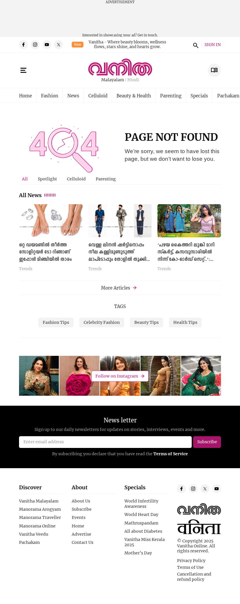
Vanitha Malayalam (39, 501)
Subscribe (82, 509)
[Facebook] (23, 44)
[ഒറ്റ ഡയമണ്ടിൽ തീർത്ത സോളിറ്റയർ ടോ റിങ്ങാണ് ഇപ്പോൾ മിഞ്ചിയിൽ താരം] (51, 220)
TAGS (120, 306)
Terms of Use (190, 567)
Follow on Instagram (116, 376)
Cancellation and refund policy (194, 576)
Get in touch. (148, 35)
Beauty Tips (146, 322)
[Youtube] (46, 44)
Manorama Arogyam (40, 509)
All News (30, 195)
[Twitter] (58, 44)
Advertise (81, 534)
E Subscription (214, 70)
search (194, 44)
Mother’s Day (138, 553)
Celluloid (97, 96)
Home (25, 96)
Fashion (49, 96)
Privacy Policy (191, 560)
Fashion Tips (56, 322)
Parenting (170, 96)
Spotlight (47, 179)
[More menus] (23, 70)
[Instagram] (35, 44)
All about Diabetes (143, 531)
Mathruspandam (141, 523)
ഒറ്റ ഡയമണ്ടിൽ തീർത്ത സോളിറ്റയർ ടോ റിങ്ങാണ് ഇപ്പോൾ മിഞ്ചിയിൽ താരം (45, 252)
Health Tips (185, 322)
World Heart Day (141, 514)
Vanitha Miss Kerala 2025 (144, 542)
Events (78, 517)
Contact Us (82, 542)
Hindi (133, 79)
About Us (81, 501)
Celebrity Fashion (102, 322)
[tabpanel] (120, 240)
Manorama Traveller (40, 517)
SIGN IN (213, 44)
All (25, 179)
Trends (25, 269)
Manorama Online (37, 526)
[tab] (25, 179)
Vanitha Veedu (33, 534)
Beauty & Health (133, 96)
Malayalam (112, 79)
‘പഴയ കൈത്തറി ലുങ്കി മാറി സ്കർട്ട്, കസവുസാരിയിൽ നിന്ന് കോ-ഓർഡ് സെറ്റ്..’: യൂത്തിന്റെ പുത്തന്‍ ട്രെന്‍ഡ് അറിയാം (186, 259)
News (73, 96)
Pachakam (29, 542)
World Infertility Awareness (141, 503)
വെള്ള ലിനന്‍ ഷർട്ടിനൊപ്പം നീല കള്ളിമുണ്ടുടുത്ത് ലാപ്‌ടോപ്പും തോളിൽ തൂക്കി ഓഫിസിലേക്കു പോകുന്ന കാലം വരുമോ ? (117, 259)
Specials (199, 96)
